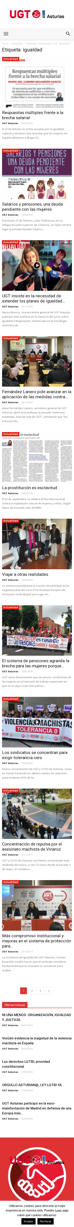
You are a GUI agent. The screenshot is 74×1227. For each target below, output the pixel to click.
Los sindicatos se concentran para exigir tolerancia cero (34, 755)
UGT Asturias (10, 123)
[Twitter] (42, 1185)
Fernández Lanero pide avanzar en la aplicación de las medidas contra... (36, 394)
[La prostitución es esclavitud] (37, 457)
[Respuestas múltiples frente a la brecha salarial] (37, 82)
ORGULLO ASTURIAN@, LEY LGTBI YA (32, 1085)
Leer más (61, 1210)
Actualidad (10, 59)
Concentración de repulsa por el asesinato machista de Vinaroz (32, 847)
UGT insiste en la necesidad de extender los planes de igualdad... (33, 298)
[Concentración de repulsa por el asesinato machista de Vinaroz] (37, 814)
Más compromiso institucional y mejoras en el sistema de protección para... (36, 941)
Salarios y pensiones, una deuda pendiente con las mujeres (32, 207)
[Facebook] (21, 1185)
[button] (68, 33)
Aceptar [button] (28, 1221)
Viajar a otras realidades (25, 574)
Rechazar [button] (45, 1221)
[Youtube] (52, 1185)
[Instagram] (32, 1185)
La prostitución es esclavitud (29, 487)
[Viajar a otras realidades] (37, 544)
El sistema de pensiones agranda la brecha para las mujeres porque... (35, 663)
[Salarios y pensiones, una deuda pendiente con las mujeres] (37, 174)
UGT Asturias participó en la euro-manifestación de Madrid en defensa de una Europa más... (36, 1108)
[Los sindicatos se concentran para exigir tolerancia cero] (37, 722)
